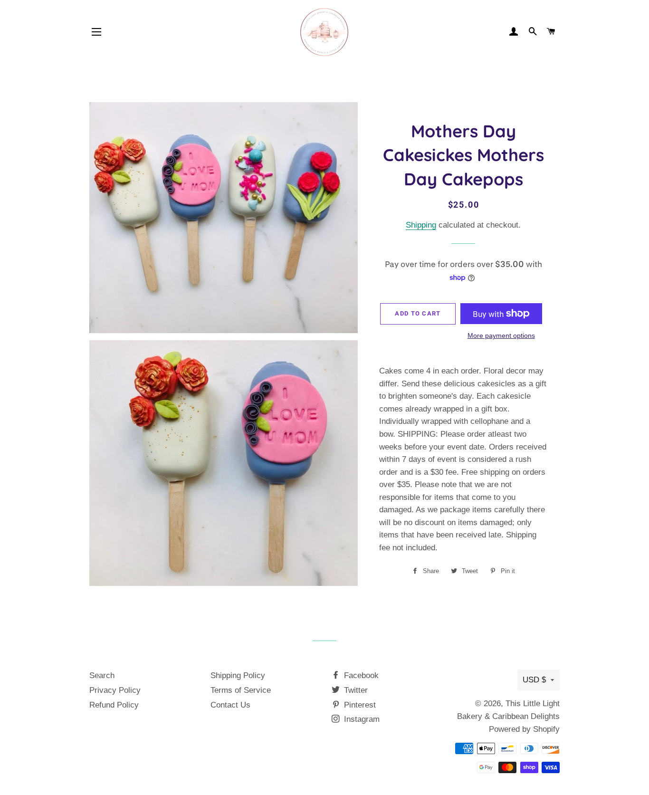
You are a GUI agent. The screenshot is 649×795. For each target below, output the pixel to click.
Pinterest (359, 704)
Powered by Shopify (524, 729)
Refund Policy (114, 704)
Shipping (421, 225)
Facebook (360, 675)
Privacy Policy (115, 690)
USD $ (534, 679)
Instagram (361, 719)
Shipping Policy (237, 675)
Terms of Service (240, 690)
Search (102, 675)
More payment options (501, 335)
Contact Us (230, 704)
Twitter (355, 690)
